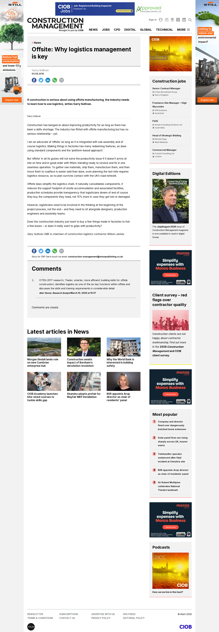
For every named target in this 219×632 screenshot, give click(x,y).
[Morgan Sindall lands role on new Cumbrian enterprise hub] (44, 347)
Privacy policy (101, 618)
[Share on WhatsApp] (54, 80)
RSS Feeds (129, 614)
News (93, 29)
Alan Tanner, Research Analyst (54, 293)
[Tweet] (41, 80)
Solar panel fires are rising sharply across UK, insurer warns (173, 441)
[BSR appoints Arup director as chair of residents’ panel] (123, 381)
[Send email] (61, 80)
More (181, 29)
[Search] (190, 19)
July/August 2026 (166, 226)
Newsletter (35, 614)
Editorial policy (134, 618)
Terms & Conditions (40, 618)
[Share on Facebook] (34, 80)
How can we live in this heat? (167, 592)
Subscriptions (68, 614)
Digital (130, 29)
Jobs (106, 29)
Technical (164, 29)
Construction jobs (169, 81)
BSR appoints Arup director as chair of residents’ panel (173, 472)
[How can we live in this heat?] (170, 571)
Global (146, 29)
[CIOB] (151, 627)
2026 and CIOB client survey (168, 351)
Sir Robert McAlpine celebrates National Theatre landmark (169, 486)
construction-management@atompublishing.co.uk (95, 256)
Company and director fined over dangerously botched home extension (172, 425)
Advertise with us (103, 614)
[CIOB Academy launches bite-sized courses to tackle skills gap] (44, 381)
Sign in (153, 19)
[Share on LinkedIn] (47, 80)
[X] (178, 19)
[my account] (161, 19)
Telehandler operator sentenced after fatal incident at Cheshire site (171, 458)
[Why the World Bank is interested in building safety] (123, 347)
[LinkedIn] (184, 19)
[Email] (166, 19)
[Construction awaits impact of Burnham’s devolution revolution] (84, 347)
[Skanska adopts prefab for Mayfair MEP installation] (84, 381)
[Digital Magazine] (172, 19)
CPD (117, 29)
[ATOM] (68, 627)
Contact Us (67, 618)
